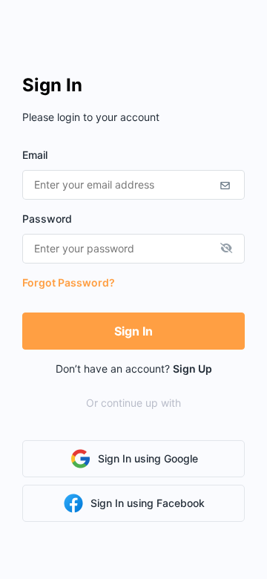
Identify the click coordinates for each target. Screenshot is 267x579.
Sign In (133, 331)
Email (34, 154)
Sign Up (192, 368)
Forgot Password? (68, 282)
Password (47, 218)
